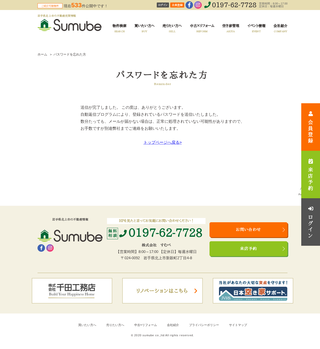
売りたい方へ (115, 325)
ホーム (42, 54)
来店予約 (248, 248)
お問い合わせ (248, 230)
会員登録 (177, 5)
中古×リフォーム (145, 325)
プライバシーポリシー (204, 325)
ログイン (163, 5)
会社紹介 (173, 325)
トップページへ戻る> (163, 142)
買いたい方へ (87, 325)
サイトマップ (238, 325)
